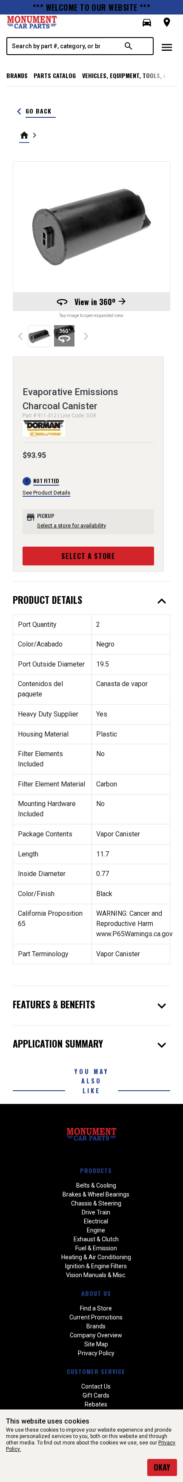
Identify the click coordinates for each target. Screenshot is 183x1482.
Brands (17, 75)
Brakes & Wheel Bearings (96, 1194)
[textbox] (55, 46)
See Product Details (46, 492)
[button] (147, 22)
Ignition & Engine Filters (96, 1266)
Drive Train (96, 1212)
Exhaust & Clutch (96, 1239)
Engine (96, 1230)
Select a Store (88, 556)
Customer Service (96, 1371)
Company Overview (96, 1335)
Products (96, 1170)
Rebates (96, 1404)
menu (167, 47)
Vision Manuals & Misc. (96, 1275)
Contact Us (96, 1386)
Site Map (96, 1344)
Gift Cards (96, 1395)
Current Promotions (96, 1317)
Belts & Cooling (96, 1185)
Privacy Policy (96, 1353)
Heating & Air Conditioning (96, 1257)
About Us (96, 1293)
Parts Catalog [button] (55, 75)
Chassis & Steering (96, 1203)
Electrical (96, 1221)
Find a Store (96, 1308)
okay (162, 1467)
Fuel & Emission (96, 1248)
